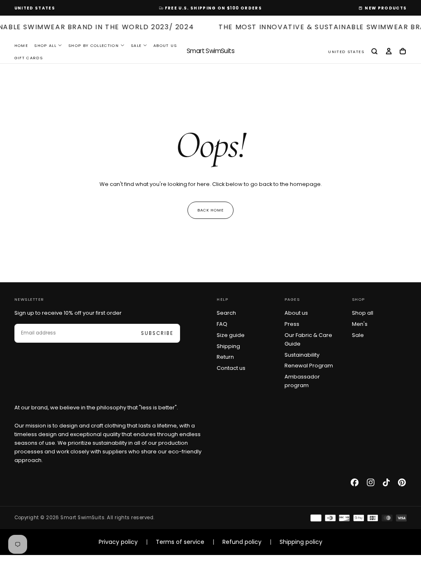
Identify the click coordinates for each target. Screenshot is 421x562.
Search (226, 313)
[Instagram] (370, 482)
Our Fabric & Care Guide (308, 339)
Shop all (362, 313)
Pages (292, 299)
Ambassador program (302, 381)
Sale (136, 45)
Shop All (45, 45)
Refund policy (241, 542)
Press (292, 324)
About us (296, 313)
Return (225, 357)
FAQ (222, 324)
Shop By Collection (93, 45)
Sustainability (302, 355)
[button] (34, 8)
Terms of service (180, 542)
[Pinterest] (402, 482)
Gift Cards (28, 57)
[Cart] (403, 52)
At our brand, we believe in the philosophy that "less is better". (96, 407)
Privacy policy (118, 542)
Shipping (228, 346)
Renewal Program (309, 365)
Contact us (231, 368)
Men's (360, 324)
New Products (386, 8)
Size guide (231, 335)
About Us (165, 45)
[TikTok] (386, 482)
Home (21, 45)
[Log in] (389, 52)
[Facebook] (354, 482)
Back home (210, 210)
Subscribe (157, 333)
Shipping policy (301, 542)
